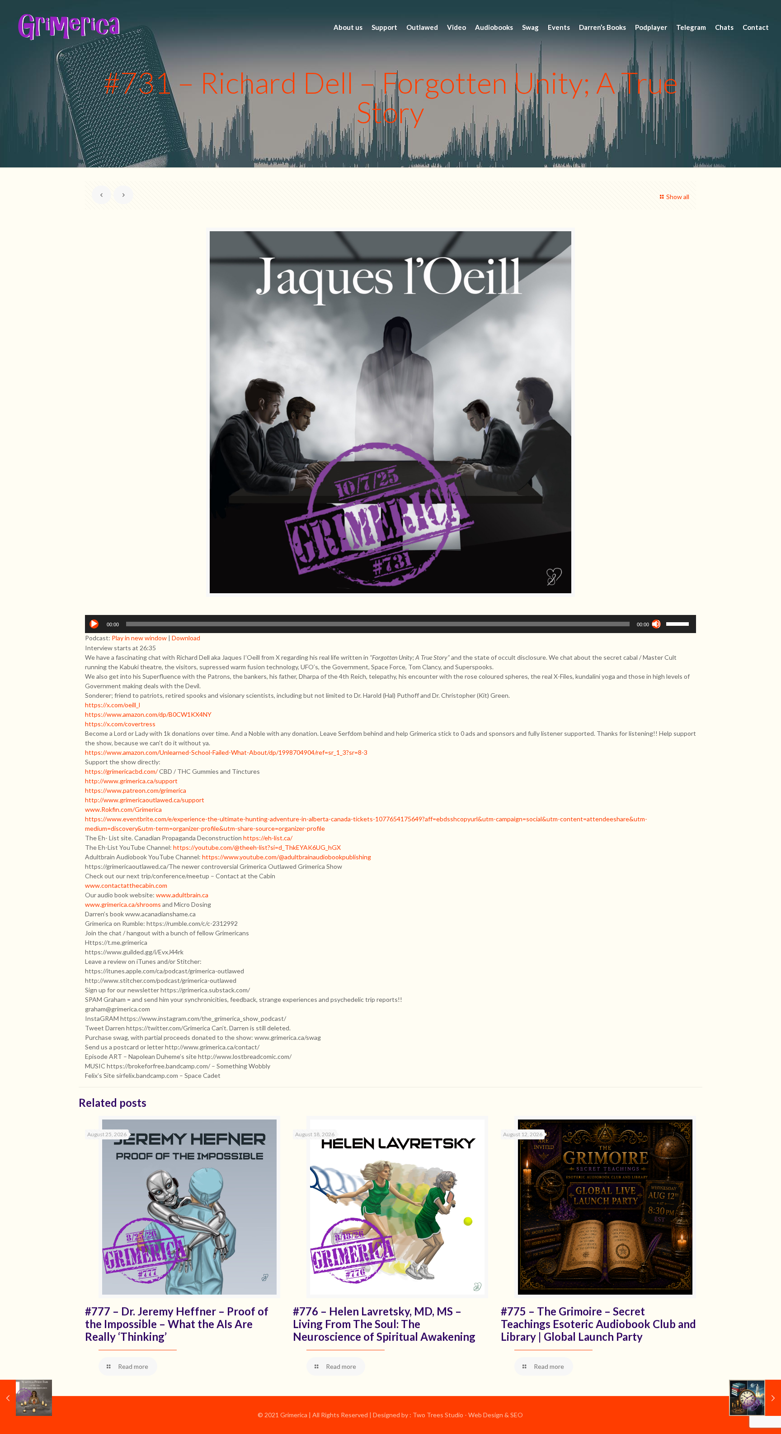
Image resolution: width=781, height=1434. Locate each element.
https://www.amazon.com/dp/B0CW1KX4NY (148, 714)
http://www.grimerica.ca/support (131, 781)
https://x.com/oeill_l (112, 705)
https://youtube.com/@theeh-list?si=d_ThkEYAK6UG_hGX (257, 847)
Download (186, 638)
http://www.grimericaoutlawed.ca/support (144, 800)
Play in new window (139, 638)
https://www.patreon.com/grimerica (135, 790)
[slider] (679, 623)
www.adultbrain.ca (182, 895)
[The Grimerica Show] (68, 27)
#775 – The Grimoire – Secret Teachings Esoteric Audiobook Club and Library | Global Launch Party (598, 1324)
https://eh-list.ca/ (267, 838)
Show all (677, 196)
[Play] (94, 624)
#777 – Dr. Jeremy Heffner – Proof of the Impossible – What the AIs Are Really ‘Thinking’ (176, 1324)
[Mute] (656, 624)
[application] (390, 624)
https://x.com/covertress (120, 724)
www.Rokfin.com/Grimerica (123, 809)
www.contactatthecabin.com (126, 885)
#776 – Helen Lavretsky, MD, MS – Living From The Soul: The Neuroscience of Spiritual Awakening (384, 1324)
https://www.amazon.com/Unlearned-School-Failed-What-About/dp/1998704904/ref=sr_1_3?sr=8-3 (226, 752)
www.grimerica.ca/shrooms (123, 904)
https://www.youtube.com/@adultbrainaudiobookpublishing (286, 857)
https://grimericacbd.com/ (121, 771)
